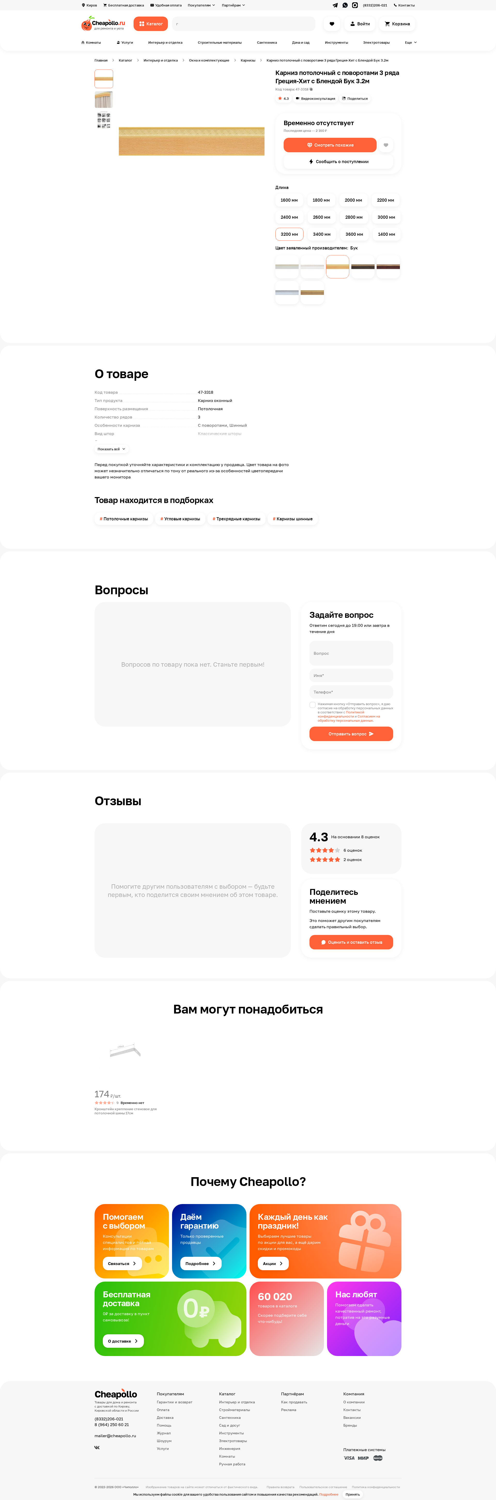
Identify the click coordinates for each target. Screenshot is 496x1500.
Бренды (350, 1425)
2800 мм (354, 217)
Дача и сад (300, 42)
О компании (354, 1402)
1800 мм (321, 200)
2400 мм (289, 217)
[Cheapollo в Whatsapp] (345, 5)
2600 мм (321, 217)
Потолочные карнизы (126, 518)
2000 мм (353, 200)
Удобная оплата (168, 5)
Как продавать (294, 1402)
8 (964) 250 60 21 (112, 1424)
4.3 (286, 98)
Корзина (401, 23)
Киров (92, 5)
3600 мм (354, 234)
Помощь (164, 1425)
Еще (408, 42)
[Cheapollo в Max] (355, 5)
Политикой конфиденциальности (341, 714)
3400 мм (322, 234)
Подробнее (328, 1494)
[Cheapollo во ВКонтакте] (97, 1447)
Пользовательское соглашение (323, 1487)
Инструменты (336, 42)
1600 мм (289, 200)
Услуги (163, 1448)
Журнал (164, 1433)
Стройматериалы (234, 1409)
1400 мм (386, 234)
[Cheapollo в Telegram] (335, 5)
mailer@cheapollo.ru (115, 1435)
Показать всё (109, 449)
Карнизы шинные (295, 518)
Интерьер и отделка (165, 42)
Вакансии (352, 1417)
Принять (353, 1494)
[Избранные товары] (332, 24)
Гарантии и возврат (174, 1402)
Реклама (288, 1409)
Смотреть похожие (334, 145)
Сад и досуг (229, 1425)
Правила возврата (281, 1487)
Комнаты (227, 1456)
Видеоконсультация (318, 98)
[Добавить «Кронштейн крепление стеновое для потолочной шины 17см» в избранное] (99, 1025)
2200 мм (385, 200)
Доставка (165, 1417)
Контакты (406, 5)
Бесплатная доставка (126, 5)
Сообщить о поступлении (342, 161)
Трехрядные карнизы (238, 518)
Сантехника (267, 42)
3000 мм (386, 217)
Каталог (154, 23)
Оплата (163, 1409)
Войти (363, 23)
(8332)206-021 (375, 5)
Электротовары (376, 42)
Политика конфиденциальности (376, 1487)
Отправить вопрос (348, 733)
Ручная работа (232, 1464)
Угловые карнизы (182, 518)
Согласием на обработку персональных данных (349, 718)
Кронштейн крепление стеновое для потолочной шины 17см (126, 1111)
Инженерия (229, 1448)
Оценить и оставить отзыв (355, 942)
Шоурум (164, 1440)
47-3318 (302, 89)
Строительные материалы (220, 42)
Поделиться (357, 98)
